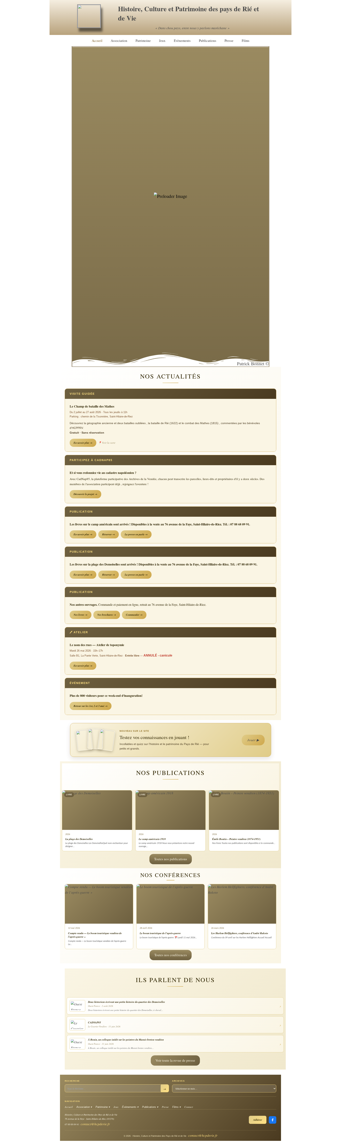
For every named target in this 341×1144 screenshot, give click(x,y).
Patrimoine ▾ (103, 1106)
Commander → (134, 614)
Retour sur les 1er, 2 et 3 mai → (91, 706)
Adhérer (257, 1119)
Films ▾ (176, 1106)
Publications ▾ (150, 1106)
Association (119, 40)
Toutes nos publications (170, 859)
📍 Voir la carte (106, 442)
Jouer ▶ (253, 740)
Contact (188, 1107)
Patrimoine (143, 40)
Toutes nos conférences (170, 955)
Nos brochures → (106, 614)
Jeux (162, 40)
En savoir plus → (83, 442)
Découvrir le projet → (85, 494)
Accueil (97, 40)
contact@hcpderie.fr (95, 1124)
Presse (229, 40)
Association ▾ (84, 1106)
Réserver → (108, 534)
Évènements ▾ (130, 1106)
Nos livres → (80, 614)
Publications (207, 40)
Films (245, 40)
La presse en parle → (136, 534)
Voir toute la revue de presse (175, 1060)
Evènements (182, 40)
